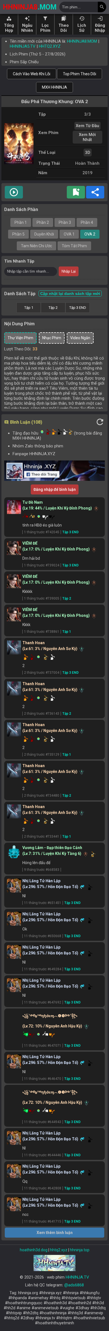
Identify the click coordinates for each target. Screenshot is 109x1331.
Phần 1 (21, 222)
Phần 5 (18, 234)
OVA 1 (69, 234)
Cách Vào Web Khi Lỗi (31, 74)
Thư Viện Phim (20, 338)
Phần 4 (87, 222)
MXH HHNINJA (54, 87)
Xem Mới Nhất (87, 137)
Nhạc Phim (51, 338)
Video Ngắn (80, 338)
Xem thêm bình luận (55, 1232)
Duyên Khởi (44, 234)
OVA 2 (89, 234)
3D (87, 152)
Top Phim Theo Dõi (79, 74)
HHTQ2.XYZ (50, 46)
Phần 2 (43, 222)
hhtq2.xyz (58, 1250)
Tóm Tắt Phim (74, 246)
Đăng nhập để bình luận (55, 489)
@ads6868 (74, 1285)
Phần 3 (65, 222)
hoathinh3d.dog (34, 1250)
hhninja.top (79, 1250)
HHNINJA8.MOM (82, 41)
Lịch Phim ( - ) (37, 54)
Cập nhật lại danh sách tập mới (70, 293)
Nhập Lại (68, 271)
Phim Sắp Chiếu (24, 61)
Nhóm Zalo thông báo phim (38, 445)
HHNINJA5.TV (22, 46)
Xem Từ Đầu (87, 125)
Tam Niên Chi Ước (36, 246)
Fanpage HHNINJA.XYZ (34, 453)
